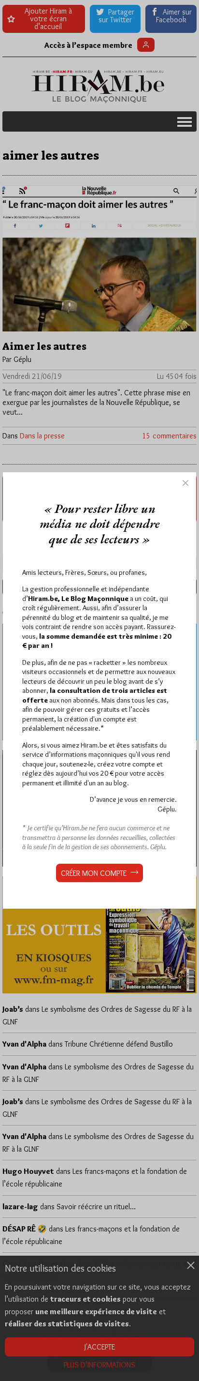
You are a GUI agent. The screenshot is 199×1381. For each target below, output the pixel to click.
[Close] (185, 483)
